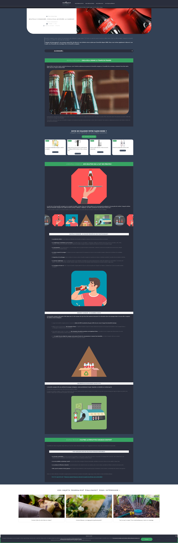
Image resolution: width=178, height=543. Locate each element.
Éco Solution (52, 16)
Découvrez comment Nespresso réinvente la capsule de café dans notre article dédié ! (83, 477)
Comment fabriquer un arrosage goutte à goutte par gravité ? (89, 520)
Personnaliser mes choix (171, 539)
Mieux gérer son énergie (89, 3)
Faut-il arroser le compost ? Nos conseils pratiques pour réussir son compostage (136, 520)
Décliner (158, 539)
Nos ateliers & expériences (110, 3)
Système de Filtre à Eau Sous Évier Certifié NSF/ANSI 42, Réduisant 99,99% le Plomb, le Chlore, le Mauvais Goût (77, 149)
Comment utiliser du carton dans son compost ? (41, 520)
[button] (176, 536)
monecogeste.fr (65, 4)
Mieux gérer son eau (99, 3)
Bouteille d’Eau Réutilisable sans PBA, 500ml (121, 147)
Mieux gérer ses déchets (79, 3)
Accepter (147, 539)
